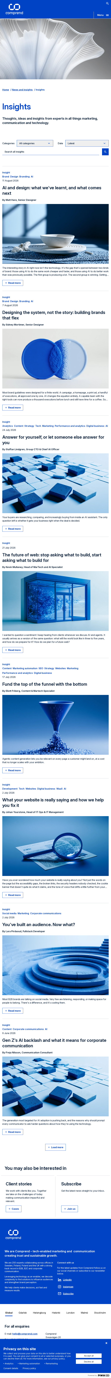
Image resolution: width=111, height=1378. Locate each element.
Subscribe (68, 1293)
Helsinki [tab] (56, 1312)
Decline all (89, 1361)
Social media (9, 913)
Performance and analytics (70, 425)
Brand (5, 176)
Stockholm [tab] (100, 1312)
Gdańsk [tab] (23, 1312)
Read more (14, 282)
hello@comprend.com (24, 1333)
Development (9, 788)
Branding (24, 176)
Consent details (10, 1368)
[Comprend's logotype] (14, 9)
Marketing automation (25, 668)
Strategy (29, 425)
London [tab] (70, 1312)
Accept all (89, 1355)
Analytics (7, 425)
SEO (41, 668)
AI (32, 176)
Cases (15, 1208)
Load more (57, 1147)
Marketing (48, 425)
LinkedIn (67, 1279)
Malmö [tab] (84, 1312)
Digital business (95, 425)
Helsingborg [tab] (39, 1312)
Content (18, 425)
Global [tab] (9, 1312)
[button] (102, 15)
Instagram (68, 1286)
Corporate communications (45, 913)
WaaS (59, 788)
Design (14, 176)
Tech (38, 425)
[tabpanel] (55, 1336)
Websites (60, 668)
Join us (71, 1208)
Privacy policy (29, 1368)
